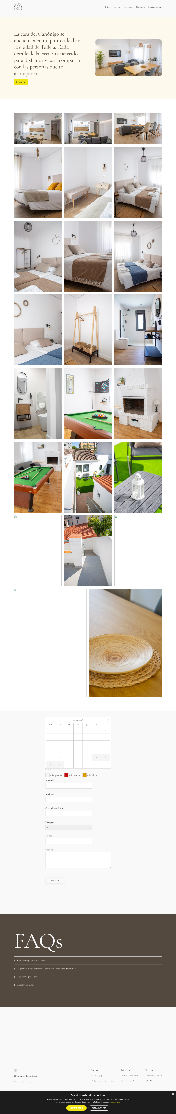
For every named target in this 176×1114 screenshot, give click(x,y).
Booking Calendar (53, 769)
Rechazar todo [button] (99, 1108)
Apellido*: (50, 794)
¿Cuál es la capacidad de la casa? (31, 960)
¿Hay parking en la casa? (27, 976)
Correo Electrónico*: (54, 808)
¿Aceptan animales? (26, 984)
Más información (116, 1102)
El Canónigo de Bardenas (25, 1075)
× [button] (173, 1094)
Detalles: (49, 849)
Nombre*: (49, 780)
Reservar (21, 82)
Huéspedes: (50, 822)
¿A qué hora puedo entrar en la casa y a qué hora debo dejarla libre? (47, 968)
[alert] (88, 1102)
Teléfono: (49, 835)
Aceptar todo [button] (76, 1108)
